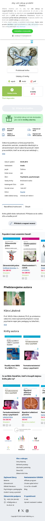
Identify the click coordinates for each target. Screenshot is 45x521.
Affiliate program (30, 480)
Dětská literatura (9, 486)
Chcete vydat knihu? (31, 483)
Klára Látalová (12, 310)
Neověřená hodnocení (13, 206)
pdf (34, 81)
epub (13, 81)
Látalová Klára (8, 417)
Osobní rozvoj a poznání (12, 492)
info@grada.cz (12, 502)
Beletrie (6, 480)
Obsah (27, 206)
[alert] (22, 19)
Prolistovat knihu (22, 70)
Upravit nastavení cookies (33, 502)
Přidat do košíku (24, 108)
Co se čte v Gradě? (30, 486)
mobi (24, 81)
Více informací (21, 27)
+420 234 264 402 (13, 499)
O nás (26, 499)
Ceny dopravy (21, 462)
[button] (22, 36)
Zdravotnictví (8, 483)
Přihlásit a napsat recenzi (24, 223)
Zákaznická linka (22, 473)
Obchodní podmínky (23, 467)
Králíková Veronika (9, 268)
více (3, 154)
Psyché (22, 192)
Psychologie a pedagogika (13, 489)
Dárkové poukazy (22, 465)
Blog (25, 489)
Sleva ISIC (19, 470)
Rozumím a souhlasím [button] (22, 31)
